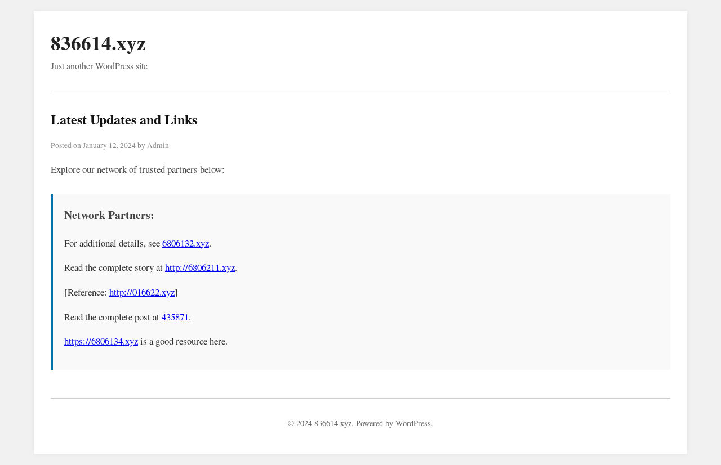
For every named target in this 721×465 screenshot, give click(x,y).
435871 (175, 316)
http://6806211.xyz (200, 267)
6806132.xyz (185, 242)
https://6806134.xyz (101, 340)
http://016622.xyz (142, 291)
